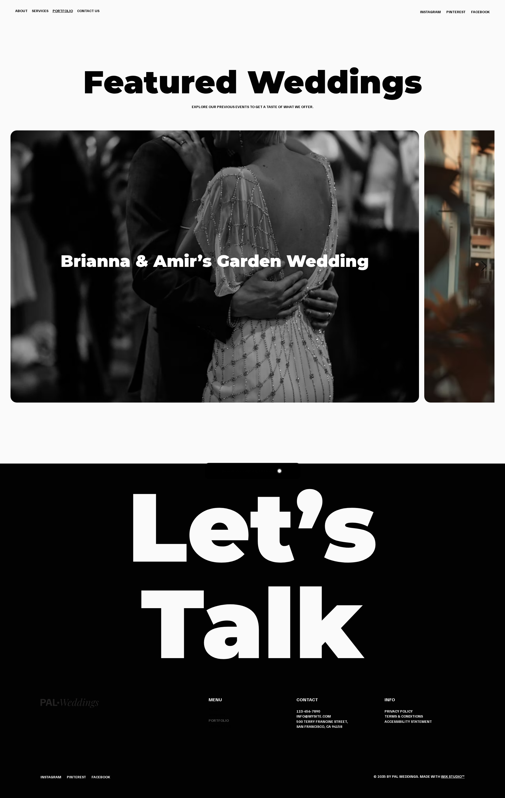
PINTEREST (456, 11)
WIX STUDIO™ (452, 776)
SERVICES (217, 715)
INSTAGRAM (430, 11)
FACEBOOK (480, 11)
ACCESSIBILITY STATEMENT (408, 721)
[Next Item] (484, 266)
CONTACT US (220, 726)
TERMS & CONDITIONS (404, 716)
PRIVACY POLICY (399, 711)
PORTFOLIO (219, 720)
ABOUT (215, 709)
